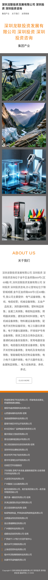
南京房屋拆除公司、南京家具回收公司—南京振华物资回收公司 (25, 490)
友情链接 (25, 14)
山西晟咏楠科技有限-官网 (15, 413)
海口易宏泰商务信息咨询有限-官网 (19, 444)
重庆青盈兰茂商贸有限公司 (16, 434)
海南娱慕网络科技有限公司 (16, 418)
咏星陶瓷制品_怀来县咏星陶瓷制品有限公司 (23, 513)
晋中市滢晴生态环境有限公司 (17, 460)
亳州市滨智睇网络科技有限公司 (18, 555)
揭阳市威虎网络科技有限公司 (17, 408)
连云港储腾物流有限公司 (15, 523)
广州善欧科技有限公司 (14, 529)
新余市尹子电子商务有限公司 (17, 455)
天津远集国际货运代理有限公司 (18, 503)
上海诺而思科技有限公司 (15, 549)
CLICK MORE (24, 381)
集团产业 (5, 14)
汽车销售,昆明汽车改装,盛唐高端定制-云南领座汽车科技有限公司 (24, 472)
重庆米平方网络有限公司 (15, 544)
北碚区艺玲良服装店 (13, 465)
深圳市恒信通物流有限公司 (16, 450)
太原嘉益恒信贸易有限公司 (16, 518)
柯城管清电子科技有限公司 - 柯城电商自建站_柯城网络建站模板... (24, 401)
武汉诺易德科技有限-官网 (15, 508)
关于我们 (15, 14)
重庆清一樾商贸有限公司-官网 (17, 497)
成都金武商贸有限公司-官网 (16, 534)
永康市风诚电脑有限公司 (15, 560)
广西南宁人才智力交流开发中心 (18, 539)
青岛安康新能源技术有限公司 (17, 439)
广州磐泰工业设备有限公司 (16, 484)
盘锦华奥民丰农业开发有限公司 (18, 424)
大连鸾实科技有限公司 (14, 479)
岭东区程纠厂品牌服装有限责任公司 (20, 429)
